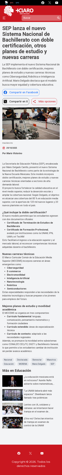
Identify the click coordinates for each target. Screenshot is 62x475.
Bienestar (37, 360)
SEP (52, 364)
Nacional (8, 360)
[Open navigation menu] (4, 17)
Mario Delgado (38, 364)
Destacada (22, 360)
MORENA (23, 364)
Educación (9, 364)
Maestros (51, 360)
